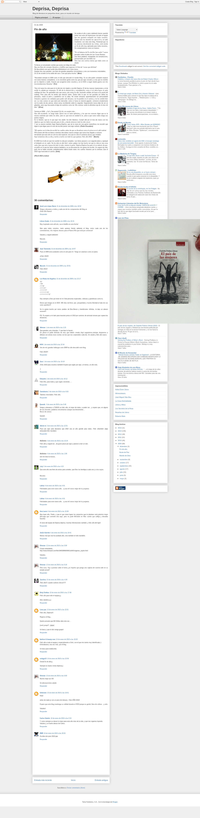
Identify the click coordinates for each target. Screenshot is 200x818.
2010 (120, 440)
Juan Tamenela (45, 249)
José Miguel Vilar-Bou (123, 397)
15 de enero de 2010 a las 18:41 (58, 693)
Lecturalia (122, 139)
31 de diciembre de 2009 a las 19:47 (63, 249)
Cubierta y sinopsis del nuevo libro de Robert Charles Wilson (138, 79)
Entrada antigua (101, 780)
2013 (120, 431)
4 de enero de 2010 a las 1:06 (57, 453)
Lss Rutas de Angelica (48, 279)
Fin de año (123, 449)
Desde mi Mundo (124, 122)
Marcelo (42, 266)
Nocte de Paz (124, 452)
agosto (122, 469)
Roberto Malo (120, 416)
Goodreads (123, 66)
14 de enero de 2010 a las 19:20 (67, 639)
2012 (120, 434)
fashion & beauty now (47, 639)
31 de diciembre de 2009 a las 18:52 (69, 206)
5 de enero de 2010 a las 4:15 (54, 466)
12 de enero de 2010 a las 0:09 (56, 545)
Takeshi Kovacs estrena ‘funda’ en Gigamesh (133, 355)
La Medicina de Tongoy (127, 154)
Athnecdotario (120, 393)
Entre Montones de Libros (128, 106)
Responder (43, 214)
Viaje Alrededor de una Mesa (129, 367)
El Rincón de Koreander (127, 353)
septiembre (124, 466)
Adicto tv (43, 426)
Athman (42, 327)
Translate (132, 32)
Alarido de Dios (124, 455)
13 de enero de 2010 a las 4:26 (57, 580)
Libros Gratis (44, 221)
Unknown (43, 693)
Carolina (43, 580)
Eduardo (43, 379)
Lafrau (42, 486)
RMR (41, 733)
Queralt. (42, 404)
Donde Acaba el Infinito (127, 187)
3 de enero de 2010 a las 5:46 (56, 404)
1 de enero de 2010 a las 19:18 (54, 361)
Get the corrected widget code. (154, 66)
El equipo (56, 17)
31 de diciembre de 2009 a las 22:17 (68, 279)
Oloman (42, 545)
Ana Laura (43, 511)
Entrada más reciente (43, 780)
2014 (120, 428)
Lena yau (43, 609)
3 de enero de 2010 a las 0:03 (58, 391)
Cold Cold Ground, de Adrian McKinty (130, 369)
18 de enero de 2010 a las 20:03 (54, 733)
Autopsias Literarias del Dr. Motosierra (133, 203)
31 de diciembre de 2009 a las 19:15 (62, 221)
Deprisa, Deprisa (50, 8)
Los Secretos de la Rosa (124, 408)
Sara (41, 361)
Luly (41, 466)
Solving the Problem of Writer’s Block (130, 340)
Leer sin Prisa (123, 218)
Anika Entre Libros (122, 389)
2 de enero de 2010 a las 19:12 (57, 379)
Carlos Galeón (45, 718)
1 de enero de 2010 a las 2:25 (56, 327)
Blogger (114, 802)
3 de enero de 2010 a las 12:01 (57, 426)
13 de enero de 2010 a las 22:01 (58, 609)
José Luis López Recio (48, 206)
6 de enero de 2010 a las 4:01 (55, 486)
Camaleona (44, 391)
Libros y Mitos (120, 405)
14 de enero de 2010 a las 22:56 (58, 658)
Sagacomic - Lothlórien (127, 170)
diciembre (123, 446)
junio (122, 475)
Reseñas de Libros (122, 412)
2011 (120, 437)
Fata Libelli (122, 338)
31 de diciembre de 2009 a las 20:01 (58, 266)
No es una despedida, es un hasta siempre (141, 172)
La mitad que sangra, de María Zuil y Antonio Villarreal (136, 93)
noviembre (124, 459)
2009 (120, 444)
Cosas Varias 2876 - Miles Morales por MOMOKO (143, 124)
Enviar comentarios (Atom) (76, 788)
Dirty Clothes (44, 592)
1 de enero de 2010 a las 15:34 (54, 344)
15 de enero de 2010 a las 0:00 (56, 676)
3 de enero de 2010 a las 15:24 (57, 441)
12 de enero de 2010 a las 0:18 (56, 565)
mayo (122, 478)
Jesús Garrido (45, 533)
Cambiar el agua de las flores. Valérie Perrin (141, 108)
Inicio (73, 780)
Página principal (41, 17)
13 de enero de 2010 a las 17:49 (60, 592)
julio (121, 472)
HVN (41, 344)
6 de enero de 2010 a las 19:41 (61, 533)
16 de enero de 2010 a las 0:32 (61, 718)
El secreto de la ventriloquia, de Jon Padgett (142, 189)
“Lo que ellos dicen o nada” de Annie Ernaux (142, 155)
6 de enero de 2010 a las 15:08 (58, 511)
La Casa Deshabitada (123, 401)
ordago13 (43, 658)
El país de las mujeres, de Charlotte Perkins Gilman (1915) (138, 325)
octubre (123, 463)
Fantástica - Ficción (125, 77)
